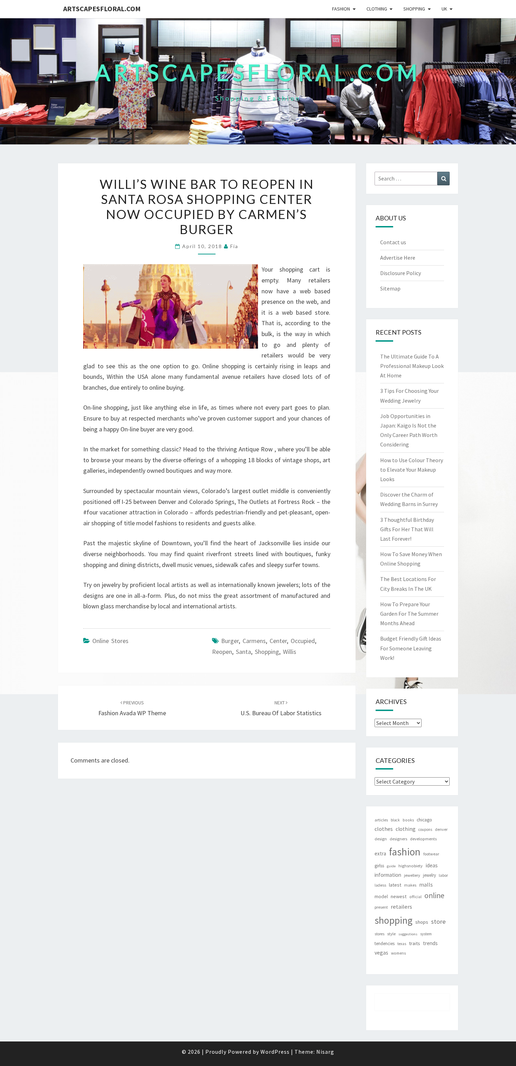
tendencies (385, 944)
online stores (110, 641)
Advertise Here (397, 257)
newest (398, 896)
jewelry (429, 875)
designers (398, 838)
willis (289, 652)
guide (391, 866)
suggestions (407, 934)
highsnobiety (410, 865)
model (381, 897)
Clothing (376, 9)
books (408, 820)
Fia (234, 246)
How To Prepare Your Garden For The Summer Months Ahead (409, 614)
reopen (222, 652)
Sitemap (390, 288)
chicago (424, 820)
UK (444, 9)
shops (421, 922)
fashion (405, 851)
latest (395, 885)
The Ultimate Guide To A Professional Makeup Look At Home (412, 366)
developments (423, 838)
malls (426, 884)
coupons (425, 829)
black (395, 820)
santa (243, 652)
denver (441, 829)
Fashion (341, 9)
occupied (303, 641)
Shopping (414, 9)
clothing (406, 829)
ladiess (380, 885)
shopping (267, 652)
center (278, 641)
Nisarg (325, 1051)
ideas (431, 865)
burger (230, 641)
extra (380, 853)
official (415, 896)
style (391, 933)
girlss (379, 866)
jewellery (412, 875)
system (426, 933)
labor (443, 875)
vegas (381, 952)
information (388, 875)
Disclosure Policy (400, 272)
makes (410, 885)
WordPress (275, 1051)
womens (398, 953)
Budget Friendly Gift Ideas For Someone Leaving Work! (410, 648)
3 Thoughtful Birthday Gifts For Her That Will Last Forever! (407, 529)
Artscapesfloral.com (102, 8)
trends (430, 943)
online (434, 895)
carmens (254, 641)
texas (401, 943)
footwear (431, 853)
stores (379, 933)
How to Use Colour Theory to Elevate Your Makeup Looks (411, 470)
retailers (401, 906)
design (381, 838)
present (381, 907)
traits (414, 943)
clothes (384, 828)
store (438, 921)
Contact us (393, 242)
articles (381, 819)
